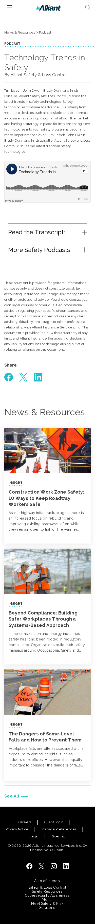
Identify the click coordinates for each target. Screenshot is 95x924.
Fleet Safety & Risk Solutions (47, 906)
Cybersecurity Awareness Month (47, 897)
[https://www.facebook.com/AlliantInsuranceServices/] (29, 866)
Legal (34, 836)
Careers (24, 822)
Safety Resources (47, 891)
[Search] (88, 7)
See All (11, 796)
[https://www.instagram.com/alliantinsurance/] (54, 866)
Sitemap (59, 836)
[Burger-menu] (9, 8)
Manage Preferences (59, 829)
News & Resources (19, 32)
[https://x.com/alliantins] (42, 866)
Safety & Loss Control (47, 887)
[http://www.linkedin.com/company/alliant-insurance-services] (66, 866)
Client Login (53, 822)
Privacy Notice (17, 829)
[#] (8, 377)
